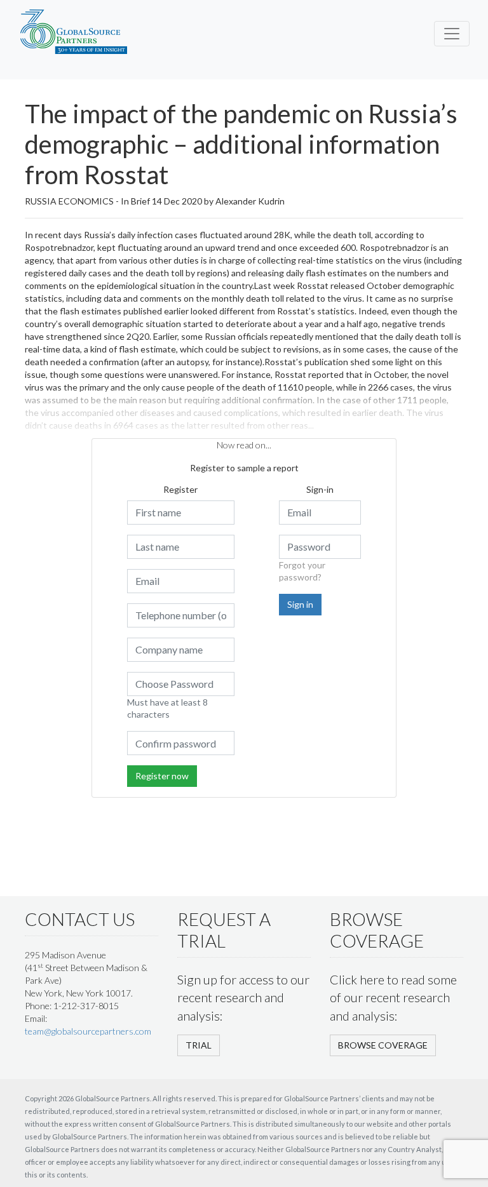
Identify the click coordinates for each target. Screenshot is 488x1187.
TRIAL (199, 1045)
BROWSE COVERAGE (383, 1045)
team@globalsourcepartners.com (88, 1031)
